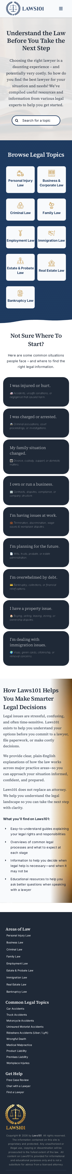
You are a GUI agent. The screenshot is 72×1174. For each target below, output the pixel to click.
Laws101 (37, 1135)
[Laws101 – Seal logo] (16, 1105)
